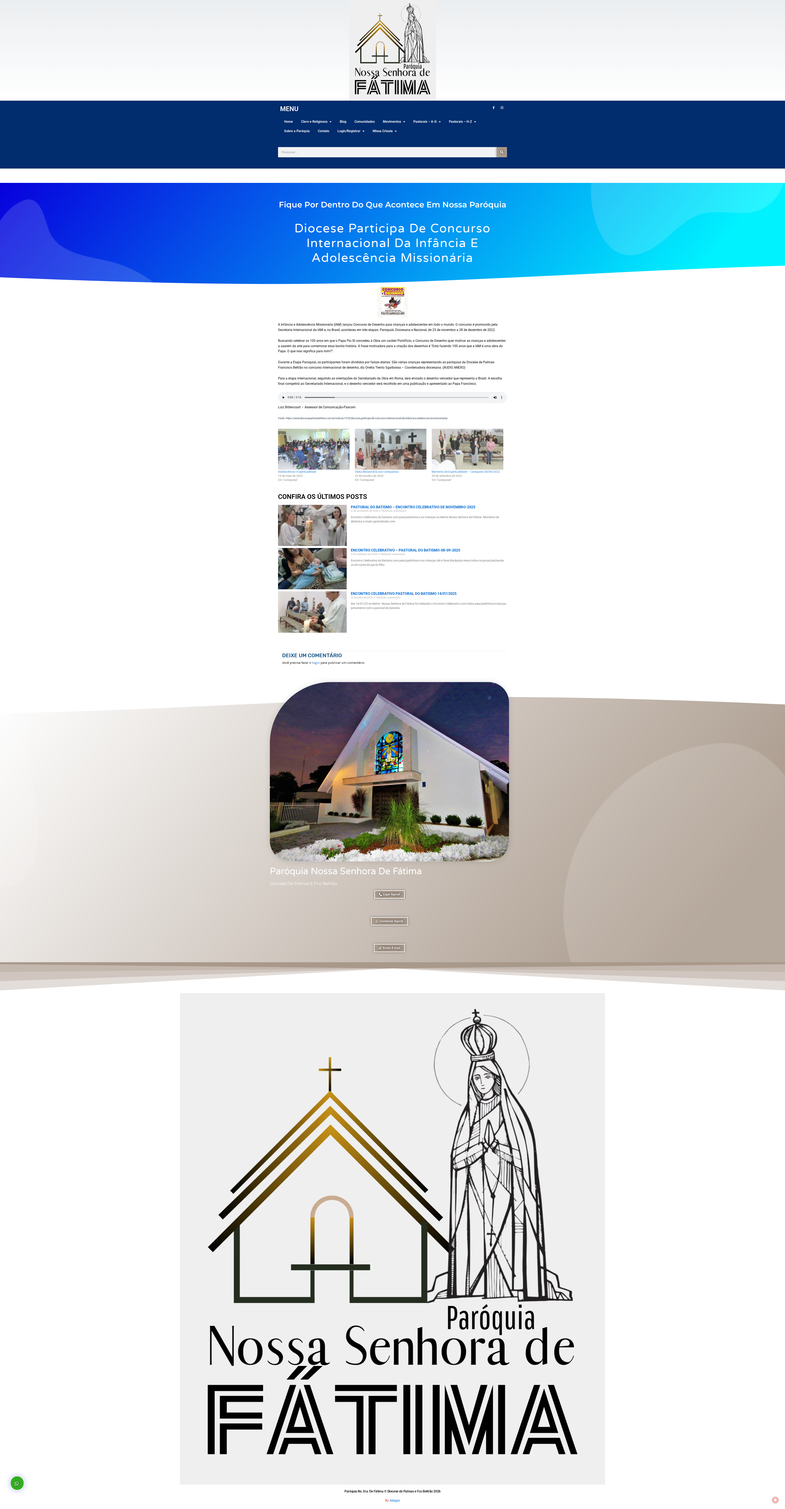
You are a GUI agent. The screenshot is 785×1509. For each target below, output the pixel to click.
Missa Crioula (383, 131)
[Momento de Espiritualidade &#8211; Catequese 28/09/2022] (468, 449)
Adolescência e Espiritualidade (297, 471)
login (316, 663)
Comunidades (364, 122)
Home (288, 122)
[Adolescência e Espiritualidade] (314, 449)
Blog (343, 122)
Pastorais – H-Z (460, 122)
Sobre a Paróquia (297, 131)
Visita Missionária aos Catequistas (377, 471)
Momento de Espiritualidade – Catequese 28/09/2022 (466, 471)
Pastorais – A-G (425, 122)
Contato (323, 131)
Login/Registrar (349, 131)
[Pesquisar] (502, 152)
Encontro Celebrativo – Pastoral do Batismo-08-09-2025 (405, 550)
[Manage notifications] (775, 1500)
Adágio (395, 1500)
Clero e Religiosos (314, 122)
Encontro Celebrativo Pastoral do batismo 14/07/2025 (403, 593)
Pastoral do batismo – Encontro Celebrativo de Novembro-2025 (413, 507)
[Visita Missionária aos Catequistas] (391, 449)
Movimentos (392, 122)
